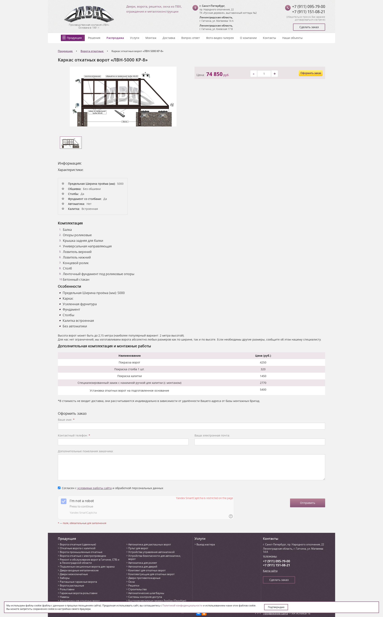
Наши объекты (292, 38)
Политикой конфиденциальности (182, 605)
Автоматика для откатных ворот (80, 600)
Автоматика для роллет (142, 563)
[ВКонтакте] (198, 613)
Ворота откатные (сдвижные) (78, 544)
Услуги (134, 38)
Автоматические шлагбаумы (146, 593)
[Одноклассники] (204, 613)
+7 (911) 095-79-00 (308, 6)
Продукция (74, 38)
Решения (94, 38)
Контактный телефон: (74, 435)
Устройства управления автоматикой (151, 552)
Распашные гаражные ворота (78, 581)
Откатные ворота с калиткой (77, 548)
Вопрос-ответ (190, 38)
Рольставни (67, 589)
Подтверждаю (276, 607)
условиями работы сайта (94, 488)
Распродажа (115, 38)
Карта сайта (270, 571)
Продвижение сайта (275, 613)
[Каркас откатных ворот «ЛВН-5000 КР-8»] (123, 96)
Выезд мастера (205, 544)
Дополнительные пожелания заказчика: (86, 451)
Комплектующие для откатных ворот (151, 574)
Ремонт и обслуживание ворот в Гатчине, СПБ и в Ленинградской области (89, 561)
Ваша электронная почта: (212, 435)
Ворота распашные (72, 585)
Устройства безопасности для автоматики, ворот (154, 557)
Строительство (137, 589)
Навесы (64, 597)
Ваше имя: (66, 420)
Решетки (133, 585)
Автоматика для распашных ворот (149, 544)
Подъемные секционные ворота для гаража (87, 566)
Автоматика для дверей (142, 566)
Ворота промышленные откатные (81, 552)
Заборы (65, 578)
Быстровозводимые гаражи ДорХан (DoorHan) (157, 600)
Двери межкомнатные (74, 574)
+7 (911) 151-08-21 (308, 11)
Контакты (269, 38)
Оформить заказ (310, 73)
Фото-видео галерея (220, 38)
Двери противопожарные (144, 578)
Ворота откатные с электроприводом (83, 556)
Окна (131, 581)
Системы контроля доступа (145, 597)
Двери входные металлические (79, 570)
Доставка (169, 38)
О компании (248, 38)
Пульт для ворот (138, 548)
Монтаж (150, 38)
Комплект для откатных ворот (147, 570)
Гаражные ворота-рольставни (78, 593)
